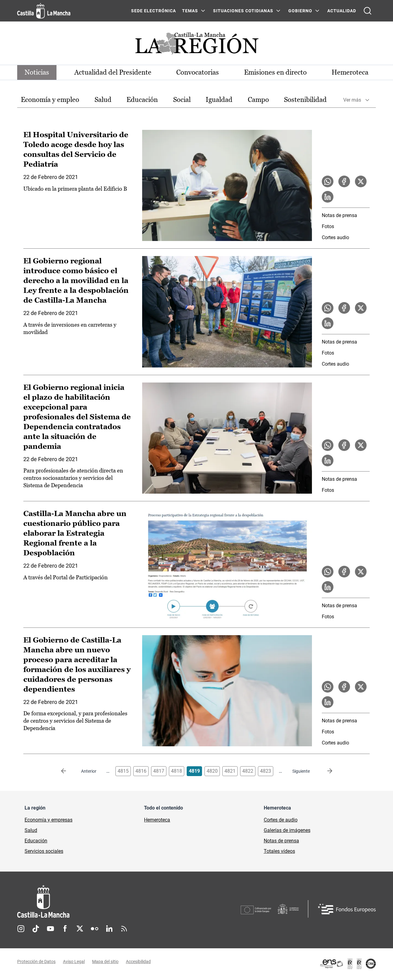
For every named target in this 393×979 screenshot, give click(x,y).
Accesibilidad (138, 961)
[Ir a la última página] (324, 771)
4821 (229, 771)
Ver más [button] (352, 100)
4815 (123, 771)
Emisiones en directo (275, 72)
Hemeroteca (350, 72)
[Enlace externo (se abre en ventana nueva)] (347, 963)
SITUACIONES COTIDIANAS (243, 10)
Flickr (94, 928)
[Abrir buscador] (367, 10)
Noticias (37, 72)
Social (182, 99)
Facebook (65, 928)
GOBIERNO (300, 10)
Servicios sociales (44, 851)
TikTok (35, 928)
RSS (124, 928)
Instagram (21, 928)
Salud (103, 99)
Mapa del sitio (105, 961)
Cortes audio (335, 237)
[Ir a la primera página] (68, 771)
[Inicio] (100, 901)
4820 (212, 771)
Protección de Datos (36, 961)
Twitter (79, 928)
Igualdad (219, 99)
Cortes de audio (281, 820)
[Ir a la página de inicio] (43, 11)
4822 (247, 771)
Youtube (50, 928)
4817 (158, 771)
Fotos (328, 226)
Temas (190, 10)
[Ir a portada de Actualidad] (196, 45)
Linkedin (109, 928)
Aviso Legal (74, 961)
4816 (140, 771)
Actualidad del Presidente (112, 72)
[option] (50, 99)
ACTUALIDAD (341, 10)
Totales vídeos (279, 851)
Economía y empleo (50, 99)
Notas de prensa (339, 215)
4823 (265, 771)
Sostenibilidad (305, 99)
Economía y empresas (48, 820)
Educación (142, 99)
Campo (258, 99)
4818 (176, 771)
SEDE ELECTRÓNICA (153, 10)
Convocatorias (197, 72)
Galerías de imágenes (287, 830)
